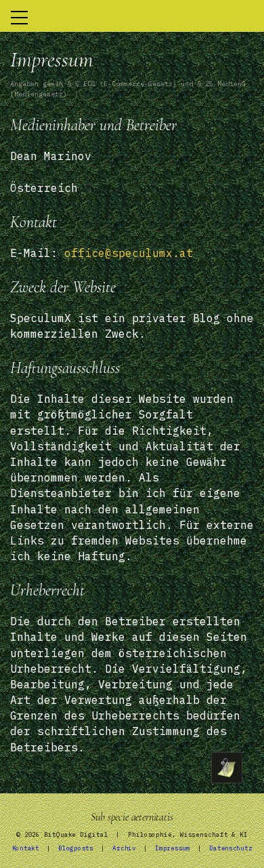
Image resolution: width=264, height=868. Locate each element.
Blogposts (75, 848)
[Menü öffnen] (226, 767)
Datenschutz (230, 848)
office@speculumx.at (128, 253)
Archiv (123, 848)
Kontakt (25, 848)
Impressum (172, 848)
